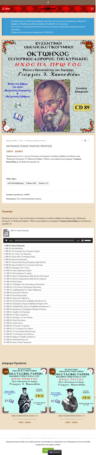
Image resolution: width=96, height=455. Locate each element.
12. (26, 276)
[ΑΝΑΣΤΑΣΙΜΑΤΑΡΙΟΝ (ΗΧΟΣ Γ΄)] (71, 390)
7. (25, 262)
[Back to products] (85, 140)
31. (18, 328)
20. (17, 298)
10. (17, 270)
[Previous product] (82, 140)
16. (22, 287)
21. (25, 301)
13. (25, 279)
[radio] (15, 183)
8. (23, 265)
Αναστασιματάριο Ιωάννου (36, 140)
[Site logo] (48, 9)
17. (22, 290)
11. (18, 273)
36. (17, 342)
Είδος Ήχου (11, 179)
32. (20, 331)
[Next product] (88, 140)
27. (18, 317)
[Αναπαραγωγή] (6, 241)
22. (25, 303)
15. (24, 284)
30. (17, 326)
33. (19, 334)
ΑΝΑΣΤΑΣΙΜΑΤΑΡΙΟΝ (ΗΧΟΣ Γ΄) (71, 416)
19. (15, 295)
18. (16, 292)
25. (17, 312)
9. (16, 268)
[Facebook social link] (48, 2)
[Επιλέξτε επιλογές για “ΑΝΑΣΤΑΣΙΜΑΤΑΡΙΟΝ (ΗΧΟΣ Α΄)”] (44, 371)
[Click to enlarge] (6, 128)
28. (15, 320)
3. (22, 251)
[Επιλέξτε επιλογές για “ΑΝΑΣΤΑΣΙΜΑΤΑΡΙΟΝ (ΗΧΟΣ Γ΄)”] (90, 371)
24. (25, 309)
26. (16, 315)
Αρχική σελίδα (11, 140)
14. (13, 281)
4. (17, 254)
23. (27, 306)
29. (13, 323)
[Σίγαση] (82, 241)
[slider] (88, 240)
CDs (21, 140)
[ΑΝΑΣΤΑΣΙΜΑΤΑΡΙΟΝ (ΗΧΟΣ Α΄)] (24, 390)
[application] (48, 240)
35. (16, 339)
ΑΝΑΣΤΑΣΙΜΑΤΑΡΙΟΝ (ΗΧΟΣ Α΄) (24, 416)
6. (15, 259)
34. (20, 337)
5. (19, 257)
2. (13, 248)
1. (14, 245)
